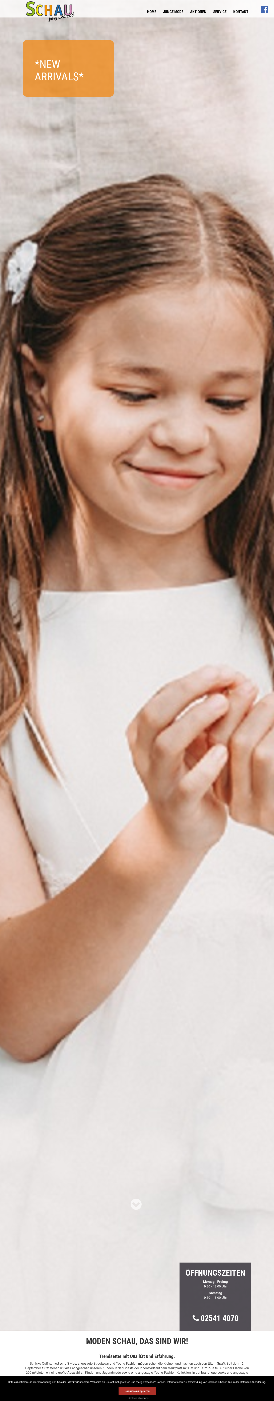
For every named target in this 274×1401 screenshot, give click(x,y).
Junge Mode (173, 11)
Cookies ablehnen (138, 1398)
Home (151, 11)
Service (219, 11)
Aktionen (198, 11)
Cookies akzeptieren (137, 1391)
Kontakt (240, 11)
